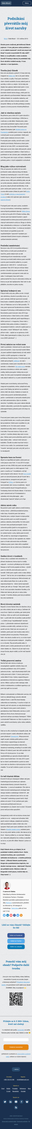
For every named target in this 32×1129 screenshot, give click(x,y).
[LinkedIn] (10, 1103)
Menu (27, 3)
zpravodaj (20, 1030)
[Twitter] (5, 1103)
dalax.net (12, 76)
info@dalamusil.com (23, 1079)
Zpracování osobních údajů (9, 1121)
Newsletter (15, 1091)
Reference (23, 1088)
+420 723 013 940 (9, 1079)
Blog (5, 39)
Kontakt (23, 1091)
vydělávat (16, 361)
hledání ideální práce (13, 829)
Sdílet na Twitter (16, 941)
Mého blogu (26, 211)
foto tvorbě (27, 474)
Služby (8, 1088)
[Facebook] (21, 1103)
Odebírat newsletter (16, 1047)
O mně (8, 1091)
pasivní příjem (5, 200)
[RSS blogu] (16, 1109)
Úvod (2, 1088)
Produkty (15, 1088)
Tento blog (14, 908)
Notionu (8, 903)
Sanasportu (14, 736)
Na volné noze (20, 366)
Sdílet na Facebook (16, 935)
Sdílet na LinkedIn (16, 947)
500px (11, 482)
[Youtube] (16, 1103)
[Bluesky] (27, 1103)
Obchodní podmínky (22, 1121)
